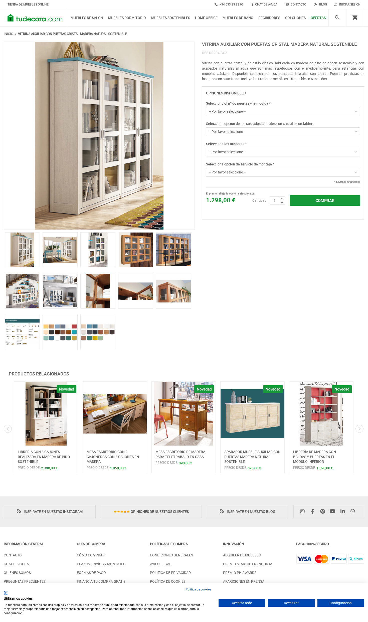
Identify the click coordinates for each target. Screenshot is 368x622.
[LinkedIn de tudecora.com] (344, 511)
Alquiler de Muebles (242, 555)
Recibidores (269, 18)
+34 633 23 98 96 (231, 4)
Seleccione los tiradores (226, 143)
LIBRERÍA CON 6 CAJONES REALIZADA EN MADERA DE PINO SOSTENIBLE (44, 456)
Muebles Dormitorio (127, 18)
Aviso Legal (160, 563)
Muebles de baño (238, 18)
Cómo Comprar (91, 555)
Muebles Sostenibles (170, 18)
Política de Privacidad (170, 572)
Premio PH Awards (239, 572)
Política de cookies (198, 589)
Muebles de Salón (87, 18)
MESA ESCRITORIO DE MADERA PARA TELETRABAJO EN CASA (180, 454)
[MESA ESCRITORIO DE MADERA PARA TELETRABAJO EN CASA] (184, 414)
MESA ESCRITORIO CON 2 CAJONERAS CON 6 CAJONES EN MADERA (113, 456)
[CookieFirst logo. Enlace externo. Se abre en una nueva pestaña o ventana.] (6, 593)
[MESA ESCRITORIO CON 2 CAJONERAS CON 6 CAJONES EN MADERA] (115, 414)
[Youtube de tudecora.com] (334, 511)
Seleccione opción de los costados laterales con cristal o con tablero (260, 123)
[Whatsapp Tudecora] (354, 511)
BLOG (322, 4)
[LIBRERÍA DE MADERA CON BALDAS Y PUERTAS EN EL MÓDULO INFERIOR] (321, 414)
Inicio (8, 34)
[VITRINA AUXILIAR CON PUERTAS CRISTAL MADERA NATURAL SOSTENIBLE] (99, 136)
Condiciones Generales (171, 555)
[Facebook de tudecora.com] (314, 511)
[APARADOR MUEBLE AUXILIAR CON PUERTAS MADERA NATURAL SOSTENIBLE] (252, 414)
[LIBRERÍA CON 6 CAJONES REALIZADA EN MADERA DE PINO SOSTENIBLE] (46, 414)
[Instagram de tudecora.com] (304, 511)
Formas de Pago (91, 572)
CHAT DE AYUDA (265, 4)
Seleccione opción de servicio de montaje (240, 164)
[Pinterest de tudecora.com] (324, 511)
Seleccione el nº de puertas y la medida (238, 103)
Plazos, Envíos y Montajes (101, 563)
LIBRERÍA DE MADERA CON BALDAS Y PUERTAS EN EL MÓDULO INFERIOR (314, 456)
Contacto (13, 555)
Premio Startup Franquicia (247, 563)
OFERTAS (318, 18)
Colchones (295, 18)
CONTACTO (298, 4)
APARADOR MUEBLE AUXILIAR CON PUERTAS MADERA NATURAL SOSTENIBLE (252, 456)
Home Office (206, 18)
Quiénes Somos (17, 572)
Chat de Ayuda (16, 563)
